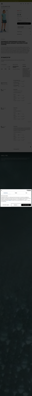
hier (5, 201)
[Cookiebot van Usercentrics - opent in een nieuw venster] (27, 190)
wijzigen (10, 200)
